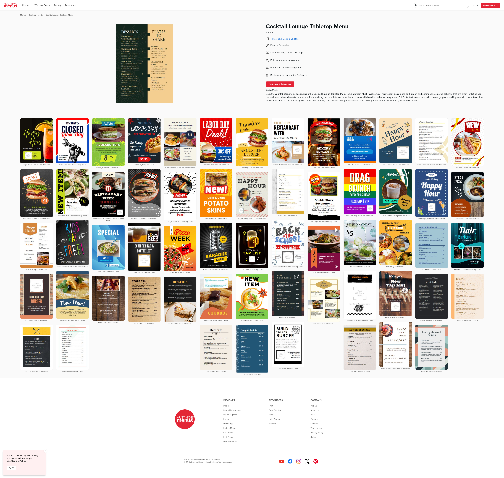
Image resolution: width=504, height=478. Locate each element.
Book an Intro (489, 5)
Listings (226, 419)
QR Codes (228, 433)
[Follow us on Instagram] (298, 461)
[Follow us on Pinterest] (315, 461)
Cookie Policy (18, 461)
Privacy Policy (317, 433)
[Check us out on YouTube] (281, 461)
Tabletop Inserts (36, 15)
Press (313, 415)
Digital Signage (230, 415)
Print (271, 406)
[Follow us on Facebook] (290, 461)
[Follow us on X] (307, 461)
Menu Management (232, 410)
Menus (23, 15)
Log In (474, 5)
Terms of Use (316, 428)
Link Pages (228, 437)
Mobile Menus (229, 428)
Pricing (57, 5)
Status (313, 437)
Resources (70, 5)
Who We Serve (42, 5)
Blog (271, 415)
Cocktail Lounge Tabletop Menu (59, 15)
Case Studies (275, 410)
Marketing (228, 424)
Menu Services (230, 441)
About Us (315, 410)
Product (26, 5)
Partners (314, 419)
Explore (272, 424)
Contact (314, 424)
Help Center (274, 419)
